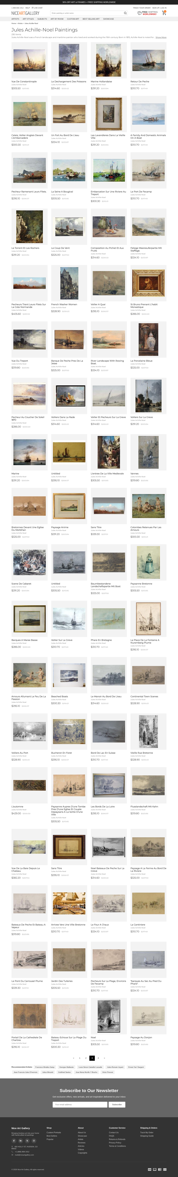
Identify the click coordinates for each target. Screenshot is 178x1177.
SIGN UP (155, 8)
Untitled (55, 473)
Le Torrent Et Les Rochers (25, 248)
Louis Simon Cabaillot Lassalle (90, 1067)
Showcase (108, 19)
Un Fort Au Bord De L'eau (65, 135)
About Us (82, 1133)
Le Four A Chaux (100, 924)
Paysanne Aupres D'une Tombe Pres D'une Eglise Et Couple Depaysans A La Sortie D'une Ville (68, 810)
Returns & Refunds (117, 1139)
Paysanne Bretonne (141, 583)
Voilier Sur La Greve (61, 640)
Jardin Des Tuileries (62, 981)
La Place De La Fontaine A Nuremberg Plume (145, 641)
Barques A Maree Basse (25, 640)
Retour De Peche (140, 81)
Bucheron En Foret (61, 753)
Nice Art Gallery (30, 13)
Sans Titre (96, 527)
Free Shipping (148, 13)
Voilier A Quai (98, 304)
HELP (27, 8)
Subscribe (117, 1105)
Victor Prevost (107, 1072)
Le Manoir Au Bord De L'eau (106, 696)
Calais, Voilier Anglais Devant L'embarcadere (27, 136)
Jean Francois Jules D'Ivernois (25, 1072)
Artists (15, 19)
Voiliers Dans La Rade (63, 417)
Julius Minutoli (47, 1072)
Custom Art (73, 19)
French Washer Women (64, 304)
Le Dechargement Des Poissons (68, 81)
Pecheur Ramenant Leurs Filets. (29, 191)
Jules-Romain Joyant (115, 1067)
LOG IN (163, 8)
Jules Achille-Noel (31, 23)
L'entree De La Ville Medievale (107, 473)
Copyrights (82, 1153)
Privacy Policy (115, 1143)
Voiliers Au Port (20, 753)
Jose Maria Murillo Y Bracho (86, 1072)
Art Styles (28, 19)
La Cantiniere (138, 924)
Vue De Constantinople (24, 81)
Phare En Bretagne (101, 640)
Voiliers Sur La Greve (142, 417)
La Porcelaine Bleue (141, 361)
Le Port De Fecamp (141, 191)
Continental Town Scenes (144, 696)
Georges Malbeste (66, 1067)
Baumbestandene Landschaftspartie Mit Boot (105, 585)
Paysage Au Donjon (141, 1037)
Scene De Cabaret (21, 583)
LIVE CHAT (38, 8)
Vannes (135, 473)
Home (14, 23)
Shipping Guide (147, 1136)
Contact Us (114, 1133)
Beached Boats (59, 696)
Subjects (42, 19)
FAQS (111, 1136)
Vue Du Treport (20, 361)
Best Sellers (52, 1136)
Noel (93, 1037)
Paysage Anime (59, 527)
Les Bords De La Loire (103, 806)
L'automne (17, 806)
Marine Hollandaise (101, 81)
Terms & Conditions (117, 1146)
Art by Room (57, 19)
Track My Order (146, 1133)
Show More (161, 37)
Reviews (81, 1143)
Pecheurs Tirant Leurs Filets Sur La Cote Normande (29, 305)
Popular (50, 1139)
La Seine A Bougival (62, 191)
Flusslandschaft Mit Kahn (144, 806)
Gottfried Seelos (64, 1072)
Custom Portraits (54, 1133)
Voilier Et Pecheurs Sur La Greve (108, 417)
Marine (15, 473)
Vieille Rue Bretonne (142, 753)
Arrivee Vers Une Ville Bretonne (68, 924)
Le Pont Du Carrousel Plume (27, 981)
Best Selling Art (91, 19)
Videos (81, 1149)
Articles (81, 1146)
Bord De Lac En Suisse (103, 753)
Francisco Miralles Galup (44, 1067)
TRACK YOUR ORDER (142, 8)
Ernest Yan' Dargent (136, 1067)
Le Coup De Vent (60, 248)
